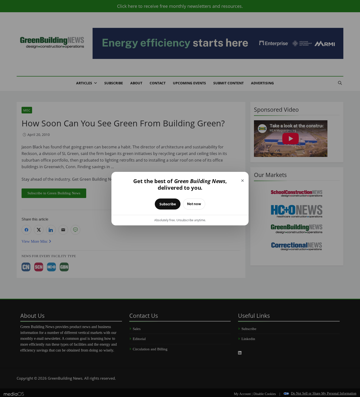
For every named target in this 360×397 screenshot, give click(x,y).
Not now (194, 204)
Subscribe (167, 204)
